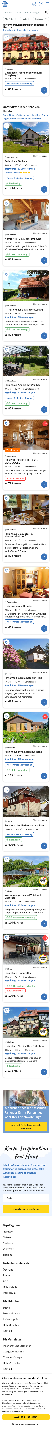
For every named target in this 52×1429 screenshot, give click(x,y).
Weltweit (8, 1248)
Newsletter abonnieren (26, 1209)
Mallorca (8, 1243)
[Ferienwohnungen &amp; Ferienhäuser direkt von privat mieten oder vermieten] (5, 4)
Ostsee (7, 1237)
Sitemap (7, 1254)
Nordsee (8, 1231)
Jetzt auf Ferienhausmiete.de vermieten (26, 1127)
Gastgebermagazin (13, 1351)
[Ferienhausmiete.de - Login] (41, 4)
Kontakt (7, 1330)
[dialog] (26, 1401)
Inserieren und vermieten (17, 1345)
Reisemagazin (10, 1319)
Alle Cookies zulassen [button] (25, 1417)
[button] (48, 4)
